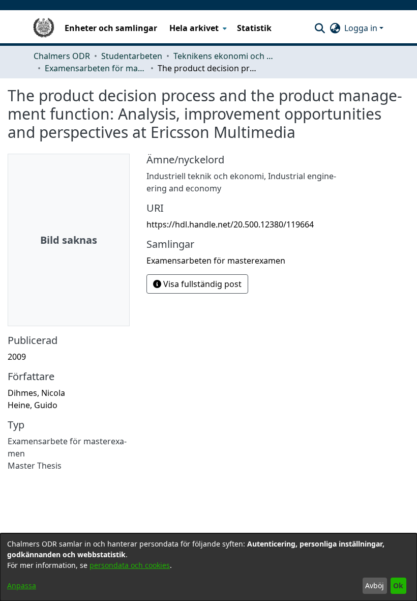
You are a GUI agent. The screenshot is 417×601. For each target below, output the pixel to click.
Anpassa (21, 585)
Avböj (374, 585)
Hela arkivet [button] (194, 28)
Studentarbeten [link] (131, 56)
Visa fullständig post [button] (201, 284)
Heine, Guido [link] (32, 405)
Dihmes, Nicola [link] (36, 392)
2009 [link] (17, 356)
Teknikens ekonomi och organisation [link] (224, 56)
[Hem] (43, 28)
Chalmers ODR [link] (62, 56)
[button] (319, 28)
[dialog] (208, 567)
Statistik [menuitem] (254, 28)
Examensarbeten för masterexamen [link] (95, 68)
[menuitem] (197, 28)
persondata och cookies (130, 565)
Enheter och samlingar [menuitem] (111, 28)
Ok (398, 585)
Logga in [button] (361, 28)
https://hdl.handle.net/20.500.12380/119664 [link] (230, 224)
